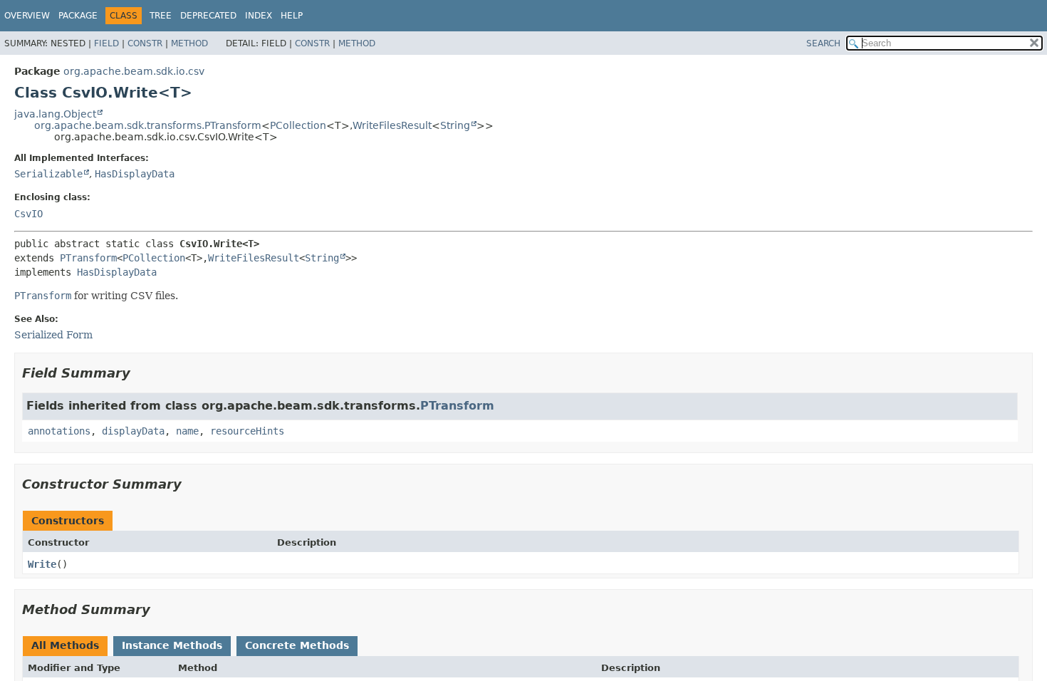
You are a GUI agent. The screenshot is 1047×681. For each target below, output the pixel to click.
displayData (133, 431)
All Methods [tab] (65, 645)
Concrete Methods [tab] (297, 645)
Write (42, 564)
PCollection (298, 125)
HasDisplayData (134, 174)
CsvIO (28, 213)
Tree (161, 16)
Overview (27, 16)
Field (106, 43)
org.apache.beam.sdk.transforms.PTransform (147, 125)
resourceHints (247, 431)
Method (189, 43)
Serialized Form (53, 334)
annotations (59, 431)
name (187, 431)
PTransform (88, 258)
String (455, 125)
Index (258, 16)
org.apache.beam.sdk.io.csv (133, 71)
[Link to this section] (140, 372)
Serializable (48, 174)
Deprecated (208, 16)
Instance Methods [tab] (172, 645)
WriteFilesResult (392, 125)
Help (292, 16)
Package (78, 16)
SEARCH (823, 43)
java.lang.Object (55, 114)
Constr (144, 43)
